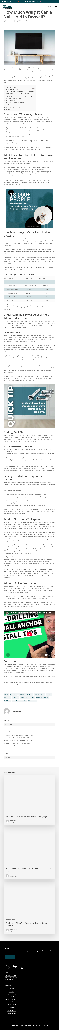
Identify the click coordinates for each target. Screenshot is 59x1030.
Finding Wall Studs (10, 100)
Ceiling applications (9, 482)
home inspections (13, 161)
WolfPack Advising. (42, 1025)
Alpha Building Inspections (11, 602)
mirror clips (7, 697)
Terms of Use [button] (11, 1013)
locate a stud (13, 466)
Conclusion (8, 109)
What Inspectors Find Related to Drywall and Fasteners (20, 91)
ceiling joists (13, 694)
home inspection (8, 524)
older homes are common (24, 439)
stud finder (7, 701)
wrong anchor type (20, 325)
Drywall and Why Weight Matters (14, 89)
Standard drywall (8, 117)
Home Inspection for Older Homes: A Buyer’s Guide (18, 735)
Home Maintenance (32, 21)
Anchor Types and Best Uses (14, 98)
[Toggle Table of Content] (32, 87)
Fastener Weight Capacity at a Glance (16, 95)
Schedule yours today (20, 685)
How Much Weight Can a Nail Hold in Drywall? (17, 93)
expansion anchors (39, 694)
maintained (47, 180)
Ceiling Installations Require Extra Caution (16, 104)
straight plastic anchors (42, 697)
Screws (6, 267)
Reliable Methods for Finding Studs (16, 102)
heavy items (36, 370)
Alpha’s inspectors (43, 551)
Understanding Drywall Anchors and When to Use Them (20, 97)
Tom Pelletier (9, 21)
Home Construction (11, 813)
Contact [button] (11, 991)
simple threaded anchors (27, 697)
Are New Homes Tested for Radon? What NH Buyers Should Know (22, 738)
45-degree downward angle (22, 249)
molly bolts (15, 697)
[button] (56, 6)
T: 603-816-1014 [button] (10, 975)
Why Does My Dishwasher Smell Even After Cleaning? (19, 740)
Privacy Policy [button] (11, 1010)
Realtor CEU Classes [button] (11, 995)
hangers (49, 694)
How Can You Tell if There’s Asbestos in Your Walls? (18, 746)
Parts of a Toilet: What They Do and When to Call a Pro (19, 743)
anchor (6, 149)
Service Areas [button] (11, 1005)
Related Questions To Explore (13, 106)
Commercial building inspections (21, 571)
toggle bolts (16, 701)
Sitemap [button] (12, 1008)
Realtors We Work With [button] (11, 1000)
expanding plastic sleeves (25, 694)
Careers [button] (11, 989)
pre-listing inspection (10, 534)
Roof (18, 865)
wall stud (23, 701)
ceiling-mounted (37, 495)
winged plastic (32, 701)
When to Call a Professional (13, 107)
